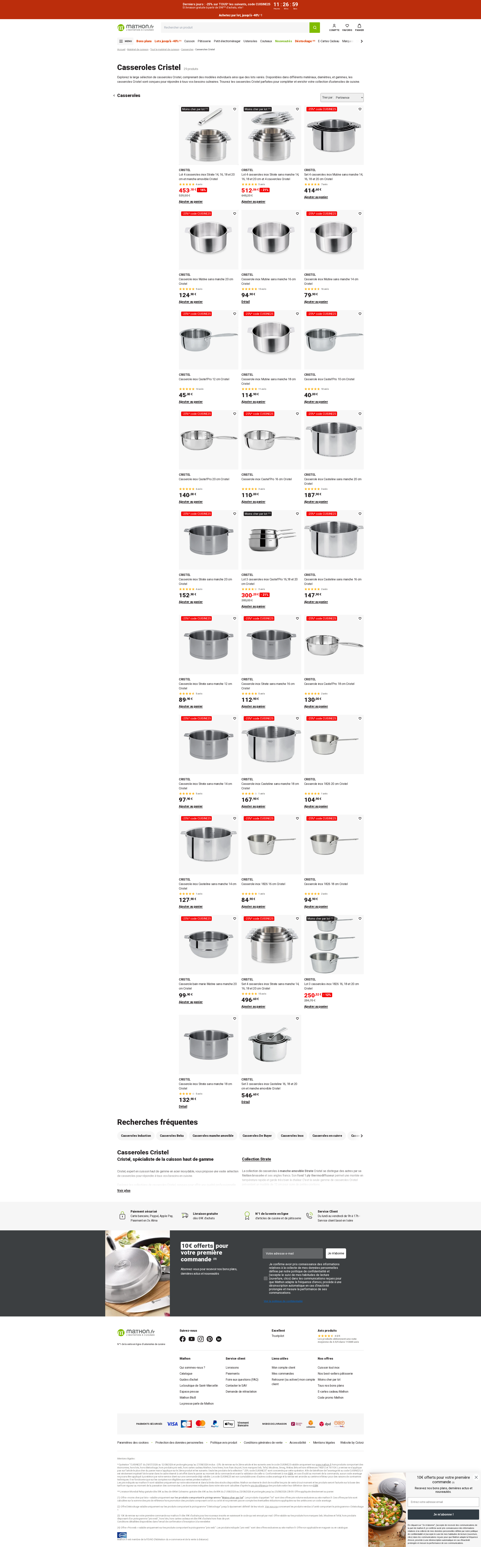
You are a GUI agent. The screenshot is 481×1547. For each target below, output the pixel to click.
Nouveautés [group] (283, 41)
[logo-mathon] (135, 27)
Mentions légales (324, 1442)
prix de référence (155, 1500)
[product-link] (208, 154)
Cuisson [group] (189, 41)
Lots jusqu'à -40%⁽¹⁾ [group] (168, 41)
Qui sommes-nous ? (192, 1367)
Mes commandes (283, 1373)
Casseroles (187, 49)
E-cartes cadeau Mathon (333, 1391)
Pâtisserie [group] (204, 41)
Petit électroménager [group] (227, 41)
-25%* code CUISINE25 (322, 109)
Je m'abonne (336, 1253)
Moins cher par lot (329, 1379)
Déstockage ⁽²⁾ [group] (305, 41)
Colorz (359, 1442)
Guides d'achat (189, 1379)
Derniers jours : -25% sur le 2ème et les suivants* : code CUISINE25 (240, 15)
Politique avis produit (223, 1442)
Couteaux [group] (266, 41)
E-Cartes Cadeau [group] (328, 41)
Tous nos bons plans (331, 1385)
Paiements (232, 1373)
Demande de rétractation (241, 1391)
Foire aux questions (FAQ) (242, 1379)
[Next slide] (355, 42)
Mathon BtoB (188, 1397)
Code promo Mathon (330, 1397)
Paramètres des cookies (132, 1442)
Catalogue (186, 1373)
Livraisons (232, 1367)
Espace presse (189, 1391)
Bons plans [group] (144, 41)
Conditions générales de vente (263, 1442)
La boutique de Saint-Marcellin (199, 1385)
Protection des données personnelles (179, 1442)
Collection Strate (256, 1159)
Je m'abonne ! (443, 1514)
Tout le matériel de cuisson (164, 49)
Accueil (121, 49)
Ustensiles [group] (250, 41)
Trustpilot (278, 1336)
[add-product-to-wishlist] (234, 109)
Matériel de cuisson (137, 49)
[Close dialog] (476, 1477)
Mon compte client (283, 1367)
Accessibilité (298, 1442)
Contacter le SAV (236, 1385)
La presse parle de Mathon (197, 1403)
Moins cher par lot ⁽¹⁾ (195, 109)
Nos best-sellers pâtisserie (335, 1373)
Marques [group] (347, 41)
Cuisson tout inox (329, 1367)
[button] (359, 27)
